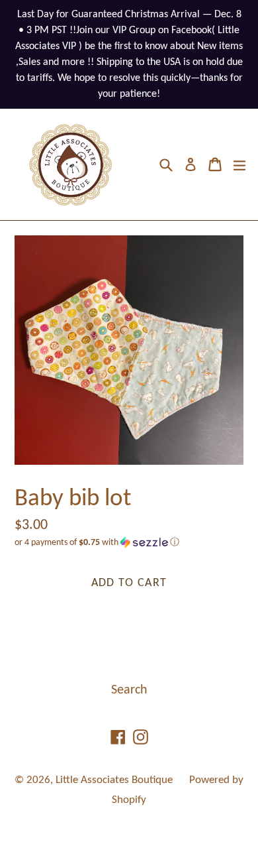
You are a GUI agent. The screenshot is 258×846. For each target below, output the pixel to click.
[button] (129, 542)
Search (129, 690)
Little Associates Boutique (114, 780)
